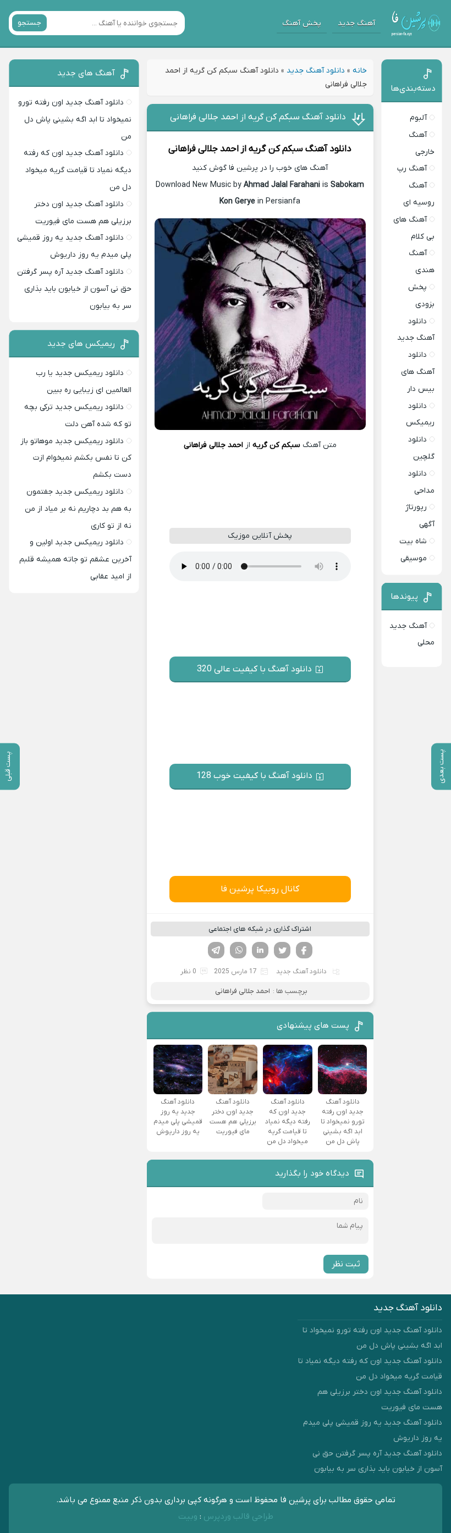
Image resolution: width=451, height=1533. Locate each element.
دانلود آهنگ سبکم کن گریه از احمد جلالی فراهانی (258, 117)
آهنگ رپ (412, 168)
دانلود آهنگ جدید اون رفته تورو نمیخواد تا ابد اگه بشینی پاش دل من (74, 119)
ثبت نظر (346, 1264)
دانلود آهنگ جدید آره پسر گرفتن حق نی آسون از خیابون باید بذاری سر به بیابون (74, 289)
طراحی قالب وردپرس (238, 1516)
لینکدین (260, 950)
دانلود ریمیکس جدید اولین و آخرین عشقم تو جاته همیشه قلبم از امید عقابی (75, 559)
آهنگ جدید (356, 23)
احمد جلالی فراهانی (203, 149)
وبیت (187, 1516)
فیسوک (304, 950)
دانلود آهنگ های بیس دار (418, 372)
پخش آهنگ (301, 23)
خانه (360, 70)
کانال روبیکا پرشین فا (260, 889)
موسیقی (413, 558)
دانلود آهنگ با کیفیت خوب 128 (254, 775)
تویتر (282, 950)
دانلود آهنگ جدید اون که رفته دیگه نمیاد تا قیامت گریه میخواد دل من (77, 170)
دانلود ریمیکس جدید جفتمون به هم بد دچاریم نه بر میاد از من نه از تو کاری (78, 509)
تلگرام (216, 950)
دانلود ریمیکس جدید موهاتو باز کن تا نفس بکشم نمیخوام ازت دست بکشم (75, 458)
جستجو (29, 22)
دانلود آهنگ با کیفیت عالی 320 (254, 669)
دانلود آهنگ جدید (316, 70)
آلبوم (418, 118)
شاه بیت (413, 541)
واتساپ (238, 950)
